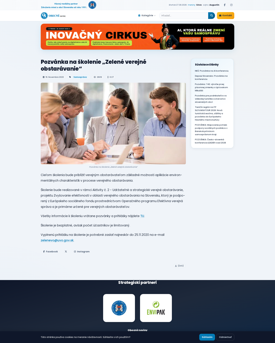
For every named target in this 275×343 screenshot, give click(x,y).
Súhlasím (207, 337)
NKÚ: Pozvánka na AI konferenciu (212, 70)
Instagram (83, 251)
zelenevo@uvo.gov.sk (57, 240)
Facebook (52, 251)
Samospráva (80, 77)
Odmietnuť (225, 337)
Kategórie (147, 15)
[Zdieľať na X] (66, 251)
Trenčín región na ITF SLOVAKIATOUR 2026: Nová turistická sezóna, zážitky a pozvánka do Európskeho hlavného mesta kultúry (209, 113)
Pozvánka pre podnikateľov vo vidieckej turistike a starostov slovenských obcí (211, 98)
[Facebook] (225, 5)
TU (142, 216)
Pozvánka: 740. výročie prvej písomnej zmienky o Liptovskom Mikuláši (211, 87)
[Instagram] (231, 5)
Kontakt (227, 15)
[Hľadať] (211, 15)
